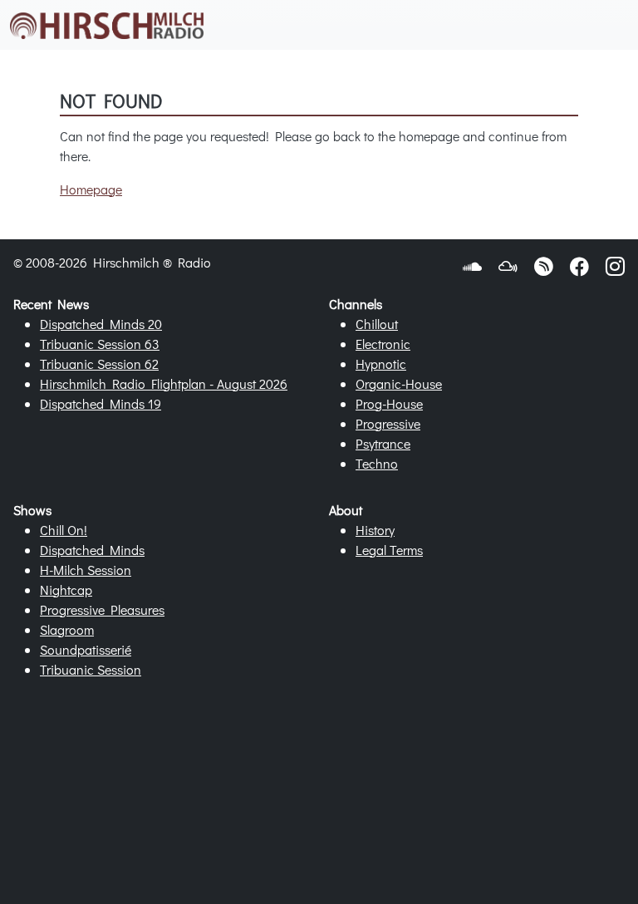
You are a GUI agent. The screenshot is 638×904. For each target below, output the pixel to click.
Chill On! (63, 529)
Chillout (377, 323)
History (375, 529)
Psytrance (383, 443)
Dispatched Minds (92, 549)
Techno (377, 463)
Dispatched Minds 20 (101, 323)
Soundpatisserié (85, 649)
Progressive (388, 423)
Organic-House (399, 383)
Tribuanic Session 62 (99, 363)
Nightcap (66, 589)
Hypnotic (381, 363)
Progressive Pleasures (102, 609)
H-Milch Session (85, 569)
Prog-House (389, 403)
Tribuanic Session (90, 669)
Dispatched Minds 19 (100, 403)
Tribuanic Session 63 (100, 343)
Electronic (383, 343)
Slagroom (67, 629)
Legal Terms (389, 549)
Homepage (91, 189)
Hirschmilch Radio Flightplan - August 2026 (163, 383)
